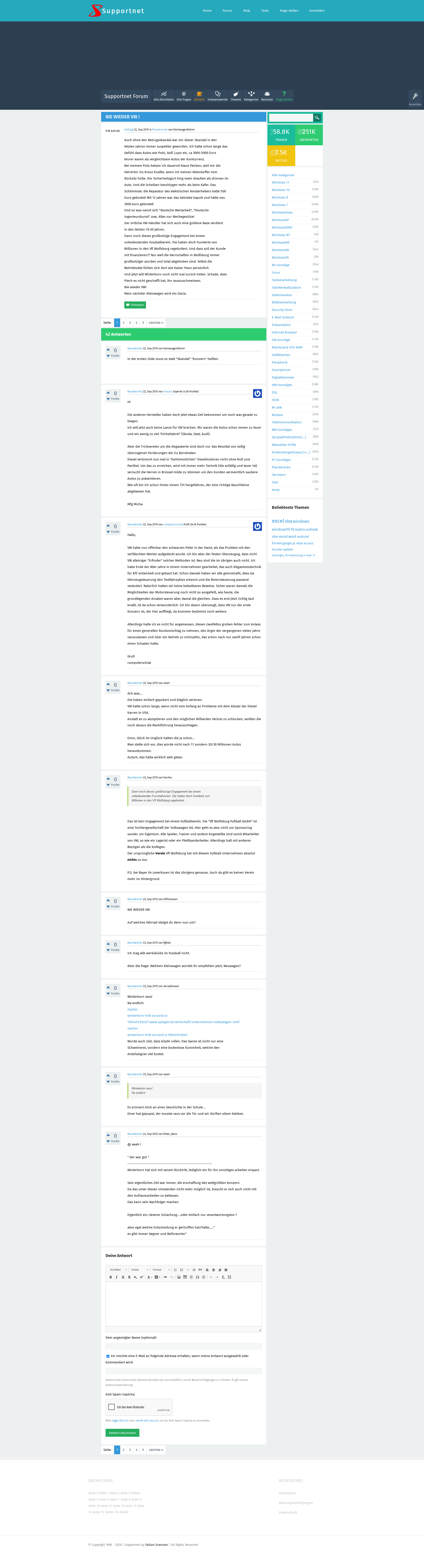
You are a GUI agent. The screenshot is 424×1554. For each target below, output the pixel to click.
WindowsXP (280, 220)
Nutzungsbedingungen (296, 1503)
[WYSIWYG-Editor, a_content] (184, 1304)
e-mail (307, 555)
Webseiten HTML (284, 445)
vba (288, 521)
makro (300, 529)
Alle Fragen (184, 99)
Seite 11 (106, 1506)
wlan (299, 543)
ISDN (275, 400)
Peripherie (280, 362)
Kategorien (251, 99)
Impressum (287, 1493)
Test (275, 482)
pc (294, 543)
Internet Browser (284, 332)
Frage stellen (284, 99)
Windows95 (280, 257)
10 (292, 529)
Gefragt (128, 129)
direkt (123, 1512)
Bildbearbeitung (284, 302)
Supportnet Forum (126, 96)
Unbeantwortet (218, 99)
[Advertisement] (212, 57)
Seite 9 (136, 1499)
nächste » (156, 323)
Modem (277, 415)
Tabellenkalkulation (286, 288)
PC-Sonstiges (281, 460)
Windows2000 (282, 227)
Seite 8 (126, 1499)
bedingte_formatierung (287, 555)
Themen (236, 99)
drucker (277, 549)
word (292, 536)
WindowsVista (282, 212)
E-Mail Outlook (283, 317)
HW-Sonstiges (282, 385)
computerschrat (173, 524)
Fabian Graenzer (156, 1545)
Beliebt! (199, 99)
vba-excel (280, 536)
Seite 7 (115, 1499)
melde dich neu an (147, 1420)
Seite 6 (104, 1499)
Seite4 (135, 1493)
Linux (276, 272)
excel (278, 521)
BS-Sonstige (281, 265)
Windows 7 (280, 205)
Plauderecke (160, 129)
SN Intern (279, 475)
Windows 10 (281, 190)
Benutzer (267, 99)
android (303, 537)
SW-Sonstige (281, 340)
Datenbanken (282, 295)
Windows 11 (280, 182)
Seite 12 (118, 1506)
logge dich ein (120, 1420)
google (287, 543)
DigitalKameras (283, 377)
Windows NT (281, 235)
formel (277, 543)
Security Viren (282, 310)
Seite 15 (98, 1512)
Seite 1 (104, 1493)
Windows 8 (280, 197)
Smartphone (281, 370)
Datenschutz (288, 1512)
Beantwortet (134, 348)
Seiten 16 (111, 1512)
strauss (167, 391)
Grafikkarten (281, 355)
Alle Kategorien (283, 175)
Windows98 (280, 250)
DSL (274, 392)
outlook (312, 529)
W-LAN (277, 407)
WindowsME (281, 242)
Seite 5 (93, 1499)
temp (276, 490)
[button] (118, 1270)
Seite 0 (93, 1493)
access (308, 543)
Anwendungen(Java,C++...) (291, 452)
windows (301, 521)
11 (313, 555)
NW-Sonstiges (282, 430)
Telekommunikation (287, 422)
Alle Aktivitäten (164, 99)
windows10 (281, 529)
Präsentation (281, 325)
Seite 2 (114, 1493)
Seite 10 (94, 1506)
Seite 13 (130, 1506)
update (288, 549)
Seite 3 (125, 1493)
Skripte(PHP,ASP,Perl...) (289, 437)
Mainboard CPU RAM (287, 347)
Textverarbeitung (284, 280)
